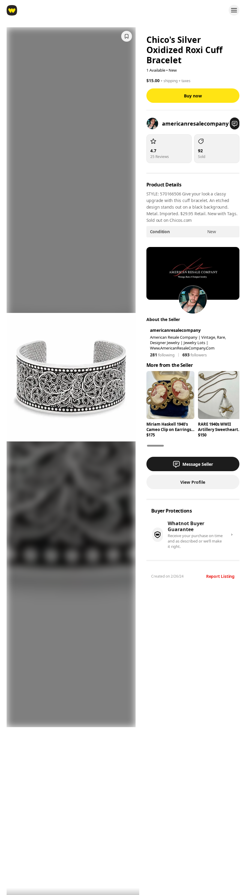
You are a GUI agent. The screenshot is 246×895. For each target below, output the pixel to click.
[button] (234, 123)
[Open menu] (234, 10)
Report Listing (220, 576)
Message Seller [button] (197, 464)
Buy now (193, 96)
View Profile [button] (192, 482)
